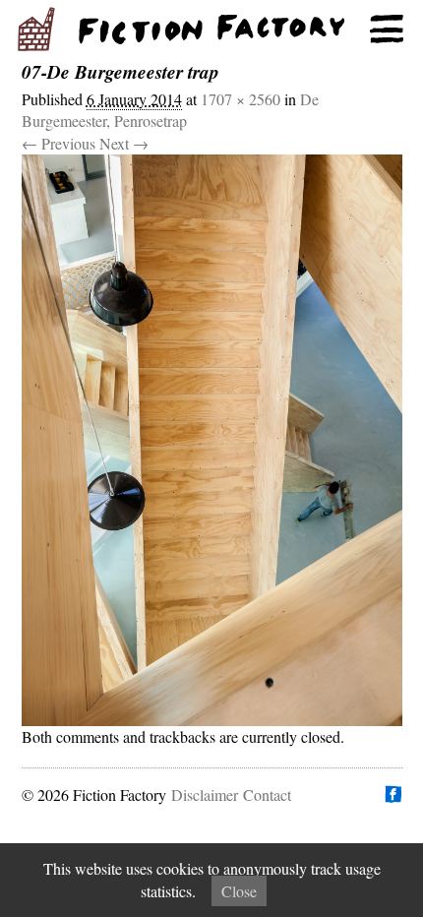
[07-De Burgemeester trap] (212, 440)
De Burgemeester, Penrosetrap (170, 110)
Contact (267, 794)
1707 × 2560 (240, 99)
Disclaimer (204, 794)
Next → (124, 143)
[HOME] (211, 29)
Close (239, 891)
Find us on (392, 794)
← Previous (58, 143)
